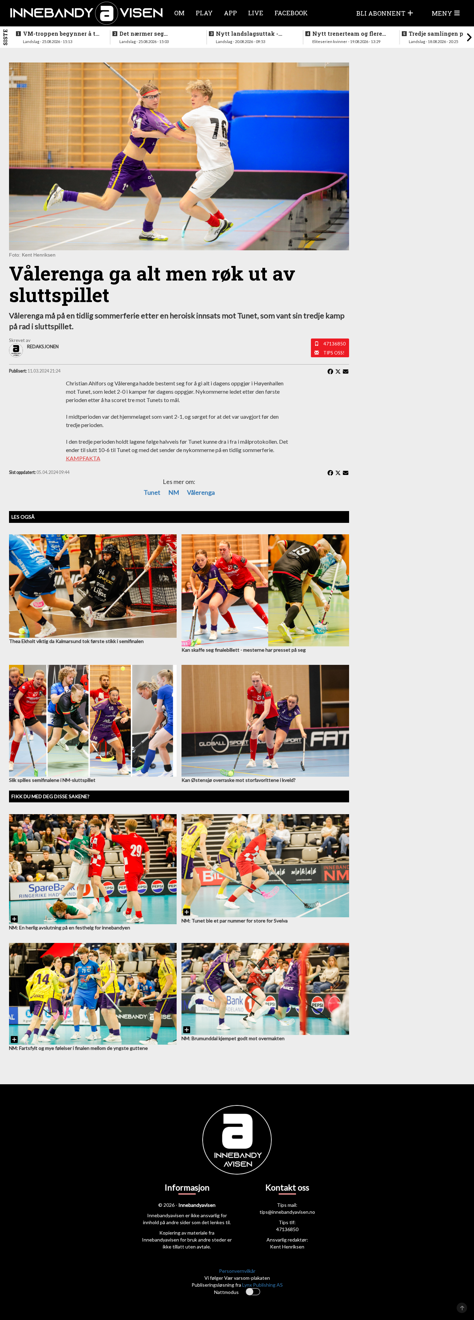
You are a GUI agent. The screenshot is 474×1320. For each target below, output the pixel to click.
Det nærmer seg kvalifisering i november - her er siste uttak (156, 33)
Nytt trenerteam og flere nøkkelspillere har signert (349, 33)
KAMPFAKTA (83, 458)
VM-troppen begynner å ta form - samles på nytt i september (61, 33)
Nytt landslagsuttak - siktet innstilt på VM (247, 33)
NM (173, 492)
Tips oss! (334, 353)
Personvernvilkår (237, 1271)
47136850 (334, 343)
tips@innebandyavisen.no (287, 1212)
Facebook (291, 13)
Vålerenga (201, 492)
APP (230, 13)
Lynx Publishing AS (262, 1285)
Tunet (152, 492)
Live (255, 13)
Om (179, 13)
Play (204, 13)
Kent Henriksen (287, 1247)
